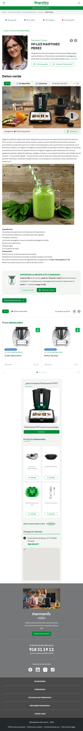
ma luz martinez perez (29, 12)
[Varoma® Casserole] (51, 455)
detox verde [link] (49, 12)
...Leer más (73, 59)
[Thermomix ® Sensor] (51, 492)
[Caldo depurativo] (21, 338)
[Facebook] (30, 669)
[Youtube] (37, 669)
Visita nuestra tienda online (40, 8)
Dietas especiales (10, 349)
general (40, 12)
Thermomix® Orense (14, 12)
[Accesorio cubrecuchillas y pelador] (32, 455)
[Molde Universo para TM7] (32, 492)
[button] (79, 3)
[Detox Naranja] (61, 338)
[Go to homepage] (41, 3)
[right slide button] (79, 372)
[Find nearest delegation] (4, 3)
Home (4, 12)
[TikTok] (52, 669)
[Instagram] (45, 669)
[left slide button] (4, 372)
